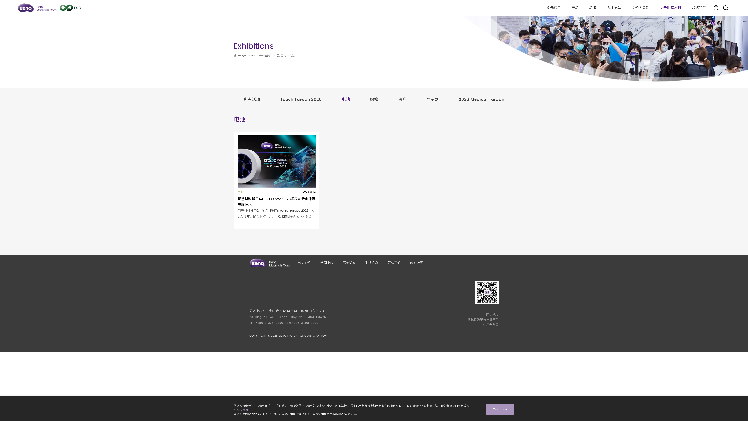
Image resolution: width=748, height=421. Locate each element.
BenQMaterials (246, 55)
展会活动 (281, 55)
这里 (353, 414)
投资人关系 (640, 7)
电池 (292, 55)
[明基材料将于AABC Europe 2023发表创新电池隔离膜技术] (276, 180)
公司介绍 (304, 263)
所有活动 (252, 99)
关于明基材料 (670, 7)
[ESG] (70, 7)
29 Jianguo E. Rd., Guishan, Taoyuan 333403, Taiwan (287, 317)
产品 (575, 7)
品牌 (592, 7)
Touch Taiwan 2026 (301, 99)
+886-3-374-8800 (269, 323)
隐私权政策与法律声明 (483, 320)
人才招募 (614, 7)
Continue (500, 409)
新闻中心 (326, 263)
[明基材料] (37, 7)
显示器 (433, 99)
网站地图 (416, 263)
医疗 (402, 99)
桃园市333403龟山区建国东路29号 (298, 311)
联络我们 (699, 7)
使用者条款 (491, 325)
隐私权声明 (241, 410)
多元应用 (554, 7)
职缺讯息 (371, 263)
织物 (374, 99)
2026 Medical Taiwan (481, 99)
